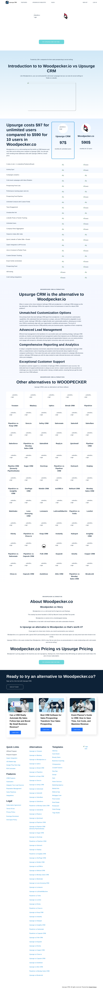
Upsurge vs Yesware (35, 751)
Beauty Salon (56, 757)
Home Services (57, 781)
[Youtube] (94, 753)
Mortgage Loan (56, 795)
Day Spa (55, 771)
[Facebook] (77, 753)
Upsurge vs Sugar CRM (36, 833)
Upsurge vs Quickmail (36, 818)
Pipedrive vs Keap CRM (36, 776)
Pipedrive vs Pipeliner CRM (37, 841)
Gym (53, 778)
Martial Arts (55, 788)
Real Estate (55, 802)
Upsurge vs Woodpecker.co (37, 759)
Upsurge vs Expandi (35, 941)
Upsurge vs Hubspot (35, 921)
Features (24, 2)
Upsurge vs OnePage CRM (37, 858)
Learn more (15, 732)
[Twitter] (86, 758)
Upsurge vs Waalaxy (35, 755)
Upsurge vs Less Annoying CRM (39, 883)
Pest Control (56, 799)
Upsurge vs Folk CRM (36, 937)
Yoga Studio (56, 812)
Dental (54, 774)
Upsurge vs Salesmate (36, 789)
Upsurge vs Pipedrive (35, 772)
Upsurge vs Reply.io (35, 814)
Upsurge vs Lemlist (35, 900)
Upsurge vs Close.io (35, 954)
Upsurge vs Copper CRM (37, 950)
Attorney (54, 750)
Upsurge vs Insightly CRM (37, 925)
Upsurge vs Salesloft (35, 793)
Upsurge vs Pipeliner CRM (37, 822)
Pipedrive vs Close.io (35, 908)
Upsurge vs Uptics (35, 763)
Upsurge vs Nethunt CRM (37, 870)
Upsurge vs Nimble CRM (36, 862)
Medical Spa (56, 792)
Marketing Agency (57, 785)
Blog (53, 2)
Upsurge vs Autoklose (36, 962)
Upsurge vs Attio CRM (36, 967)
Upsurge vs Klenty (35, 904)
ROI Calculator (10, 768)
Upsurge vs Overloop (35, 837)
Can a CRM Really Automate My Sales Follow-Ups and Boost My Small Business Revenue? (20, 721)
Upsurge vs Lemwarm (36, 887)
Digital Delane (93, 987)
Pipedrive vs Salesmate (36, 929)
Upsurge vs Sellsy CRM (36, 784)
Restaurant (55, 805)
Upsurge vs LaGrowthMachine (38, 891)
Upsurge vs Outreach (35, 845)
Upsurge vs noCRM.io (36, 866)
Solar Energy (56, 809)
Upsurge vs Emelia (35, 946)
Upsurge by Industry (39, 2)
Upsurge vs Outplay (35, 849)
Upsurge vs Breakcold (36, 975)
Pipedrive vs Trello (35, 895)
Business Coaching (58, 760)
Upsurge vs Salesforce (36, 801)
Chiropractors (56, 764)
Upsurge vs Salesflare (36, 797)
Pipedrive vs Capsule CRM (37, 933)
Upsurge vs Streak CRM (36, 768)
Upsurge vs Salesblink (36, 810)
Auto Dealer (56, 754)
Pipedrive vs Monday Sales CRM (39, 805)
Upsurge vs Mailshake (36, 879)
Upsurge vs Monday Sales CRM (39, 874)
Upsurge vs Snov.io (35, 780)
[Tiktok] (89, 753)
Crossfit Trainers (57, 767)
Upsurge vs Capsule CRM (37, 958)
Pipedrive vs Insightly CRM (37, 853)
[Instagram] (83, 753)
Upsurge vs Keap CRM (36, 912)
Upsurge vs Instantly (35, 916)
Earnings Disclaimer (12, 816)
